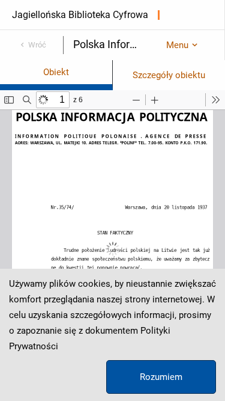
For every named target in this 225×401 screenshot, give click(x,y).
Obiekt (56, 72)
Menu (177, 45)
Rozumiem (161, 377)
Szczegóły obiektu (169, 75)
